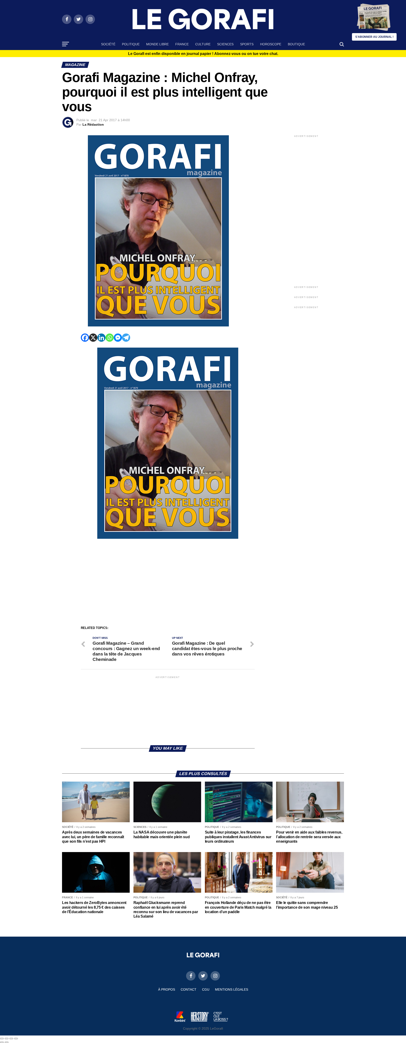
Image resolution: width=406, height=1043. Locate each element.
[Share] (6, 1038)
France (182, 44)
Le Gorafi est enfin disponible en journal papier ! (203, 54)
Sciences (225, 44)
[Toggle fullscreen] (11, 1038)
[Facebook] (85, 337)
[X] (93, 337)
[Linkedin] (101, 337)
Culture (203, 44)
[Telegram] (126, 337)
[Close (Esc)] (2, 1038)
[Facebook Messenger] (118, 337)
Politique (131, 44)
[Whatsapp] (109, 337)
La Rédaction (93, 124)
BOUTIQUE (296, 44)
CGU (205, 989)
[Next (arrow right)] (6, 1042)
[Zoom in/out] (16, 1038)
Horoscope (270, 44)
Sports (247, 44)
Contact (188, 989)
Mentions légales (231, 989)
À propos (166, 989)
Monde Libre (157, 44)
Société (108, 44)
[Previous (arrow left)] (2, 1042)
